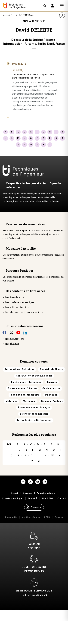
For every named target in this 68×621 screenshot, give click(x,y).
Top (9, 444)
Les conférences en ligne (19, 302)
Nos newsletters (14, 339)
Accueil (6, 15)
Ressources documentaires (25, 224)
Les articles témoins (16, 307)
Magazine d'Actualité (21, 248)
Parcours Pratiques (20, 270)
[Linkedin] (25, 332)
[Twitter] (11, 332)
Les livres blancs (14, 297)
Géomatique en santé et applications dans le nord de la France (33, 76)
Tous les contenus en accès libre (24, 312)
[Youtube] (18, 332)
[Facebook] (4, 332)
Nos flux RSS (12, 344)
